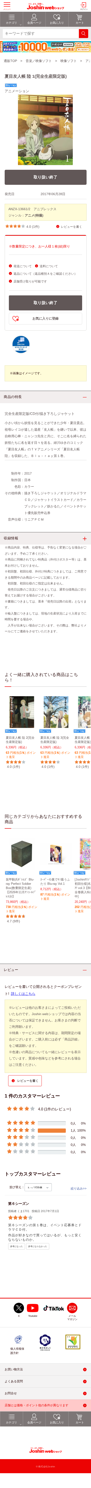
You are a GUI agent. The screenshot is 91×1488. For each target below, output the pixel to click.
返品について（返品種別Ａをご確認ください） (45, 273)
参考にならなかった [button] (37, 1246)
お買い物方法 (14, 1369)
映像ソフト (68, 61)
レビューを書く (71, 226)
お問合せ (11, 1393)
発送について (23, 266)
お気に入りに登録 (45, 318)
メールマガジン (72, 1318)
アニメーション (17, 91)
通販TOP (10, 61)
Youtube (32, 1316)
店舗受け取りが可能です (30, 281)
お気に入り (57, 1422)
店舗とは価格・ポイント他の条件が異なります (36, 1405)
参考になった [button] (16, 1246)
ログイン (84, 9)
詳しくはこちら (23, 994)
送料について (49, 266)
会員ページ (34, 1422)
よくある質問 (14, 1381)
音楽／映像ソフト (39, 61)
